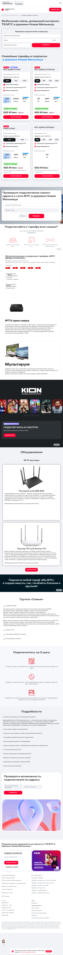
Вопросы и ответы (7, 893)
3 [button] (30, 416)
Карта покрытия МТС (8, 878)
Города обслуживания (8, 875)
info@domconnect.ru (11, 929)
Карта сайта (35, 908)
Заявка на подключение (9, 886)
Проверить (36, 216)
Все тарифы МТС (37, 875)
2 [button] (27, 416)
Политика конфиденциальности (38, 922)
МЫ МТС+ (35, 903)
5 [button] (35, 416)
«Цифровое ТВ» (6, 908)
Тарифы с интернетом (38, 888)
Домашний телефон (8, 913)
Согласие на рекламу (7, 923)
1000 (24, 81)
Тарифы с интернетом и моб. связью (43, 883)
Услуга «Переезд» (7, 889)
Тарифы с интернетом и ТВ (40, 885)
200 (7, 81)
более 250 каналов (12, 84)
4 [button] (33, 416)
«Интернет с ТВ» (7, 905)
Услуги (4, 900)
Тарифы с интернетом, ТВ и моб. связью (44, 880)
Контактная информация (39, 913)
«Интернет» (5, 903)
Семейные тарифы (37, 878)
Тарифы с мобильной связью (40, 893)
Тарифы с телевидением (39, 890)
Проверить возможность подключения (14, 883)
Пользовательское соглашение (9, 924)
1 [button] (25, 416)
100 (37, 81)
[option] (11, 406)
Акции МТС (5, 915)
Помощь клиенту (37, 910)
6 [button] (38, 416)
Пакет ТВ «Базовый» (8, 910)
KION (33, 900)
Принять (48, 951)
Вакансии (34, 915)
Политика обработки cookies (40, 918)
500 (16, 81)
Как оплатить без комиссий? (12, 766)
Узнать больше (15, 117)
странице (59, 924)
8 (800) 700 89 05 (7, 3)
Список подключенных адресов (11, 880)
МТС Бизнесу (6, 896)
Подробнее (21, 372)
